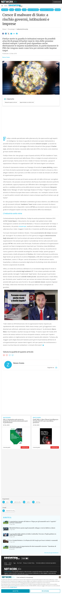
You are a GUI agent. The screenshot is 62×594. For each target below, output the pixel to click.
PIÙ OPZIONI (45, 591)
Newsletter (57, 9)
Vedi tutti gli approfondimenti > (51, 552)
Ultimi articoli (5, 9)
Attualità (12, 9)
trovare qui (22, 226)
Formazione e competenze (46, 9)
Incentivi (24, 9)
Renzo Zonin (6, 57)
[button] (4, 6)
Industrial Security (22, 29)
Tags (14, 563)
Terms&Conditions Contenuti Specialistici (46, 563)
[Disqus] (31, 395)
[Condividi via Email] (11, 33)
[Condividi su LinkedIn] (6, 33)
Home (4, 29)
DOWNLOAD (25, 447)
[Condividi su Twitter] (8, 33)
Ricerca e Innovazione (33, 9)
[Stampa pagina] (17, 33)
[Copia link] (14, 33)
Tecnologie (18, 9)
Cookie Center (7, 564)
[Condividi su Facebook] (3, 33)
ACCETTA (15, 591)
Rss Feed (19, 563)
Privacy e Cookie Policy (28, 563)
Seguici (24, 558)
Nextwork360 (7, 571)
